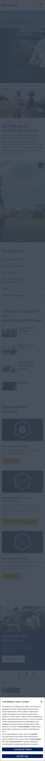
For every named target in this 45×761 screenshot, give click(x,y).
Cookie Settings (23, 749)
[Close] (41, 701)
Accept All (22, 756)
